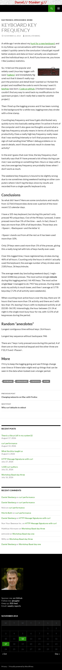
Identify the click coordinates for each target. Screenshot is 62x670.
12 (22, 638)
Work (30, 20)
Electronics (7, 20)
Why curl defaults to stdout (13, 406)
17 (6, 644)
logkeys (11, 74)
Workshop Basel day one (23, 534)
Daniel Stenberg (32, 36)
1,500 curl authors (9, 467)
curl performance (9, 443)
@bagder (16, 600)
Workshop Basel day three (13, 474)
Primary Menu (58, 8)
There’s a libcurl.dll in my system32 (17, 435)
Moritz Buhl (6, 513)
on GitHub (17, 598)
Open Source (20, 20)
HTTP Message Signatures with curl (17, 459)
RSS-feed (14, 603)
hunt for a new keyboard (43, 43)
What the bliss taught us (12, 451)
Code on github (27, 88)
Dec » (57, 654)
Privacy (4, 666)
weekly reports (14, 606)
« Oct (4, 654)
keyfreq (5, 88)
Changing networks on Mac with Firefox (19, 395)
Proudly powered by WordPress (21, 666)
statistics (35, 381)
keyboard (8, 381)
